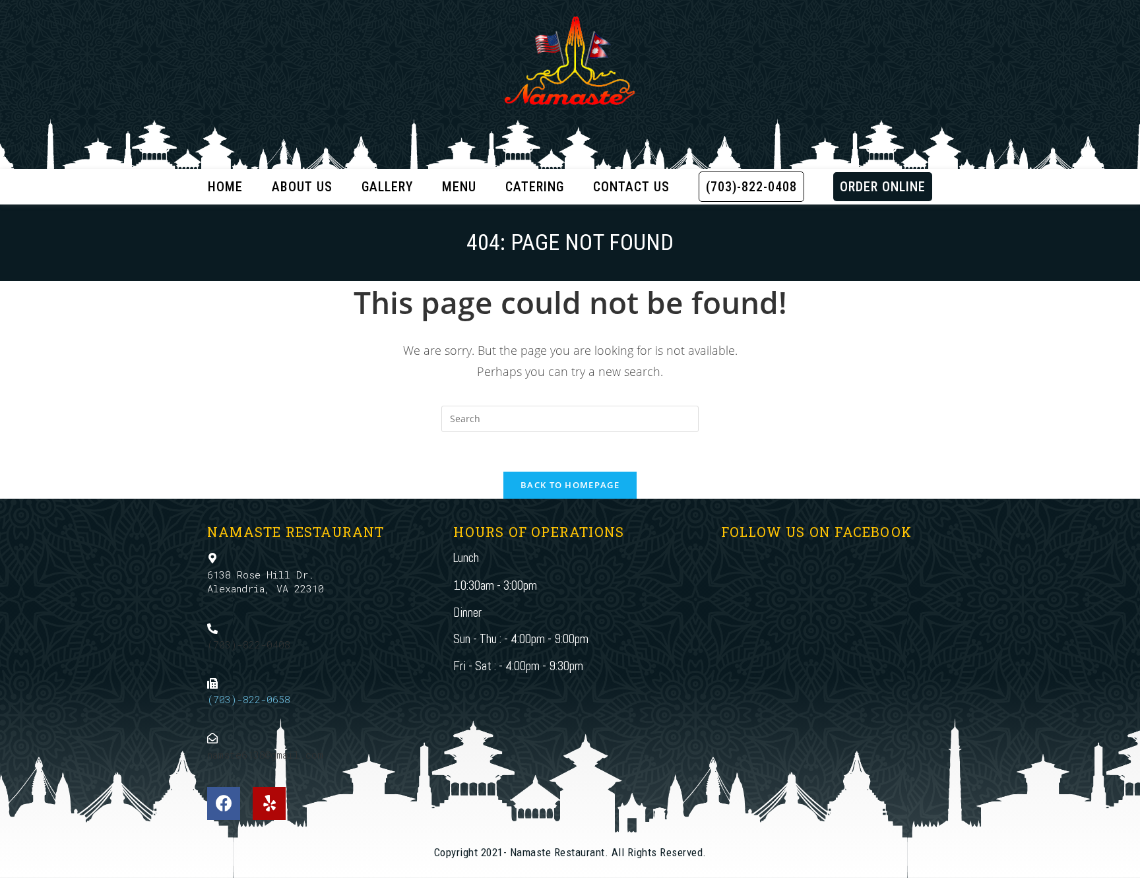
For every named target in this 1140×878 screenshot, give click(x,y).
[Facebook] (223, 803)
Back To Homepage (570, 485)
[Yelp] (269, 803)
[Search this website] (570, 418)
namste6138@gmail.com (265, 754)
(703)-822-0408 (248, 644)
